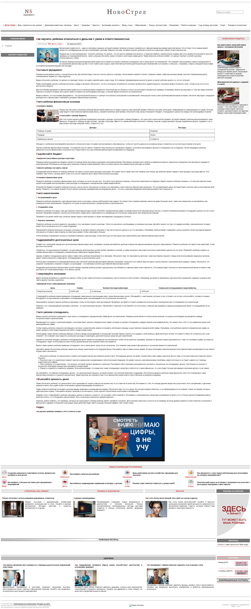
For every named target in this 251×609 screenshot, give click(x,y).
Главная (8, 46)
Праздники (174, 25)
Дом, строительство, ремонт (30, 25)
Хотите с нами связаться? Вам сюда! (233, 545)
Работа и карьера (188, 25)
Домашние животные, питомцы (58, 25)
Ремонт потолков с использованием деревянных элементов (28, 498)
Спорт (222, 25)
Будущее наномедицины (84, 498)
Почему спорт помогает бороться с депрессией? (154, 483)
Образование (140, 25)
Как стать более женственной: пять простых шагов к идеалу (171, 498)
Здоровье (86, 25)
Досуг (76, 25)
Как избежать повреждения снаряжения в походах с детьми (96, 483)
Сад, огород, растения (208, 25)
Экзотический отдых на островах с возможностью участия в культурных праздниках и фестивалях (223, 483)
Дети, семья (10, 25)
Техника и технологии (237, 25)
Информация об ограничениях (25, 604)
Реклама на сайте (43, 604)
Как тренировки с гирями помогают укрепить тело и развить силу (175, 565)
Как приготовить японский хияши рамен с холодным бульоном (231, 46)
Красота (96, 25)
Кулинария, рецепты (111, 25)
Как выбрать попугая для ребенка (84, 474)
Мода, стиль (127, 25)
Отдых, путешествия (158, 25)
